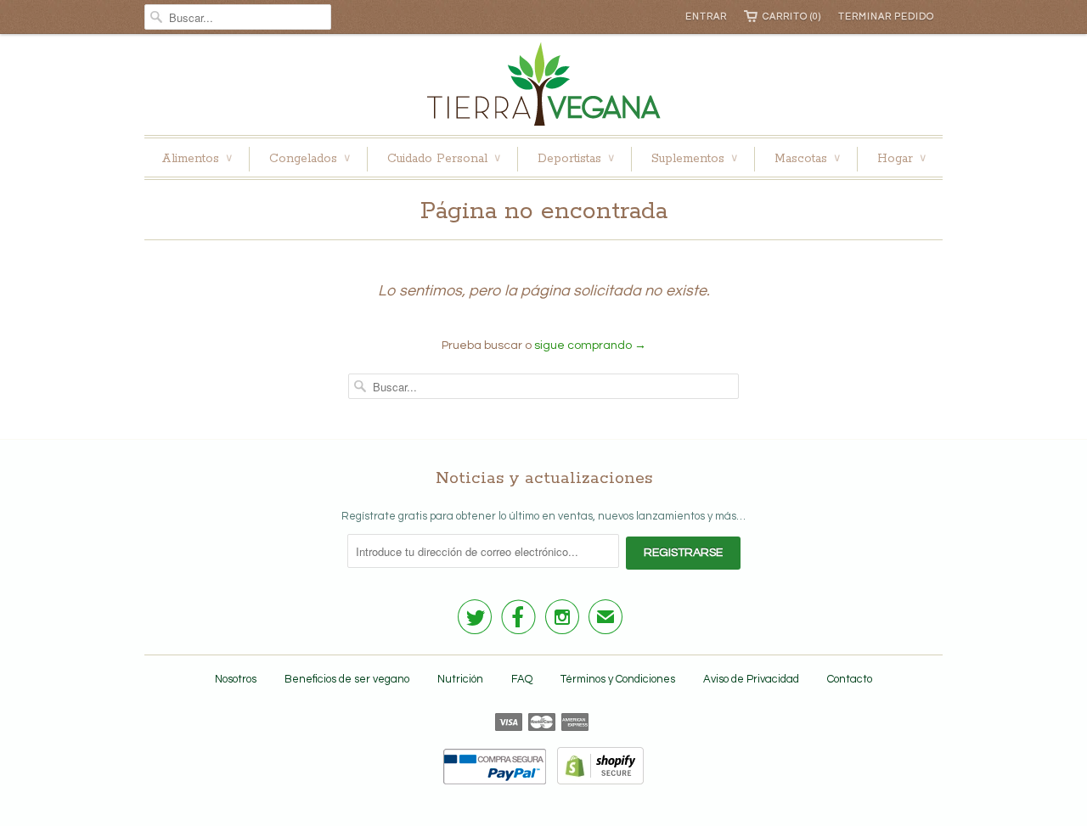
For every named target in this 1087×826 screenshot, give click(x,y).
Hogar (901, 158)
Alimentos (196, 158)
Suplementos (694, 158)
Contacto (849, 679)
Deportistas (576, 158)
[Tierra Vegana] (543, 88)
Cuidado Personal (443, 158)
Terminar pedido (886, 16)
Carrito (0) (792, 16)
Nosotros (235, 679)
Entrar (706, 16)
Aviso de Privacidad (751, 679)
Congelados (309, 158)
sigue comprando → (590, 345)
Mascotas (807, 158)
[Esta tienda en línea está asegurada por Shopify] (596, 781)
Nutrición (460, 679)
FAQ (521, 679)
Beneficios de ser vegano (346, 679)
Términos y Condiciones (617, 679)
